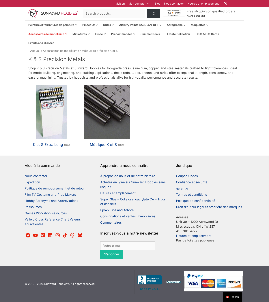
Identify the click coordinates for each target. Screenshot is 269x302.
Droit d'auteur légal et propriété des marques (209, 207)
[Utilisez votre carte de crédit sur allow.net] (174, 282)
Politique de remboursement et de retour (55, 188)
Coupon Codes (187, 176)
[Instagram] (57, 235)
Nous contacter (174, 3)
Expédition (32, 182)
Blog (157, 3)
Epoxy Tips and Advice (117, 210)
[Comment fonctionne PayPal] (213, 290)
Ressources (33, 207)
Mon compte (136, 3)
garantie (182, 188)
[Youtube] (35, 235)
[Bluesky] (80, 235)
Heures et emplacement (203, 3)
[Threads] (72, 235)
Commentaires (111, 222)
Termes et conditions (191, 194)
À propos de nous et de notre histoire (127, 176)
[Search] (153, 13)
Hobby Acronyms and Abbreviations (51, 201)
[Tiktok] (65, 235)
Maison (120, 3)
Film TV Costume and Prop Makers (50, 194)
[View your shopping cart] (232, 3)
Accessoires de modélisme (61, 51)
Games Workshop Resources (46, 213)
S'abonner (111, 254)
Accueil (35, 51)
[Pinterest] (43, 235)
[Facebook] (28, 235)
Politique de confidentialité (195, 201)
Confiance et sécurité (191, 182)
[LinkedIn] (50, 235)
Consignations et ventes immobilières (127, 216)
